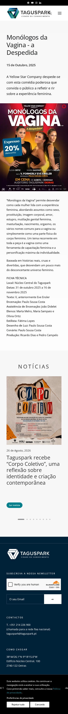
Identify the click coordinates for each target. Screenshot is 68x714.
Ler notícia (14, 505)
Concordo (40, 704)
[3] (30, 519)
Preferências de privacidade (20, 698)
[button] (28, 3)
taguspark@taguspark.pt (21, 633)
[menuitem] (28, 3)
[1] (21, 519)
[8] (46, 519)
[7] (43, 519)
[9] (49, 519)
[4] (33, 519)
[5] (36, 519)
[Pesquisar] (48, 13)
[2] (27, 519)
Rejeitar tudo (18, 704)
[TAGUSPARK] (29, 13)
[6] (40, 519)
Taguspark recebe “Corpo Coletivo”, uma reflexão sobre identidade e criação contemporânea (33, 470)
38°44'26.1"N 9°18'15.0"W (22, 656)
